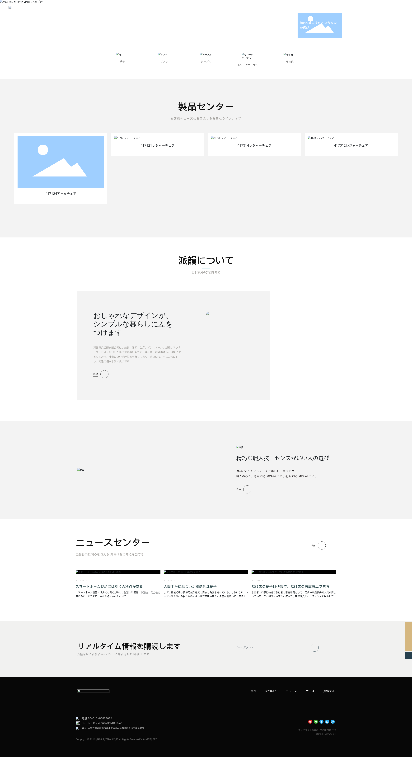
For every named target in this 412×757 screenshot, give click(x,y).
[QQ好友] (321, 722)
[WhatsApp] (408, 632)
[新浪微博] (310, 722)
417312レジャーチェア (351, 145)
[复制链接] (333, 722)
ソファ (164, 61)
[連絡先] (408, 625)
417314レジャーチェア (254, 145)
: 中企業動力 (324, 730)
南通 (334, 730)
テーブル (206, 61)
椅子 (122, 61)
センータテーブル (248, 65)
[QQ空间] (327, 722)
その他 (290, 61)
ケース (310, 691)
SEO (155, 739)
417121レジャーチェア (157, 145)
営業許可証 (145, 739)
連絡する (329, 691)
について (271, 691)
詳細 (95, 374)
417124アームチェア (60, 193)
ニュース (291, 691)
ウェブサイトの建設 (308, 730)
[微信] (316, 722)
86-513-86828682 (100, 718)
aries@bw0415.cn (111, 723)
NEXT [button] (359, 25)
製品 (254, 691)
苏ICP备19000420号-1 (326, 734)
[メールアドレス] (408, 640)
